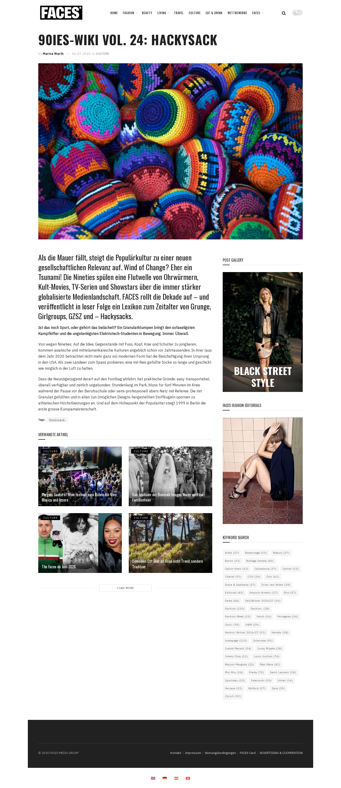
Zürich (233, 696)
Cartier (291, 568)
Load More (125, 588)
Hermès (280, 632)
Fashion (235, 608)
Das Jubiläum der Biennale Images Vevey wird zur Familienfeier (167, 497)
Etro (290, 592)
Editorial (234, 592)
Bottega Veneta (260, 560)
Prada (256, 672)
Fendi (264, 616)
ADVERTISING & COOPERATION (281, 753)
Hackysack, (57, 419)
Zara (278, 688)
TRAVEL (179, 12)
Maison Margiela (239, 664)
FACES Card (248, 753)
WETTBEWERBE (237, 12)
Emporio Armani (264, 592)
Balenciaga (256, 552)
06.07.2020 (81, 54)
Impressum (193, 753)
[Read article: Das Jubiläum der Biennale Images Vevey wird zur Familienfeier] (170, 476)
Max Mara (270, 664)
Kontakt (175, 753)
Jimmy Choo (236, 656)
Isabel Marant (238, 648)
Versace (233, 688)
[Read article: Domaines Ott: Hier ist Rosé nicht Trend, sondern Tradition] (170, 543)
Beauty (281, 552)
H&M (252, 624)
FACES (256, 12)
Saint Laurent (283, 672)
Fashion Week (238, 616)
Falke (232, 600)
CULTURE (195, 12)
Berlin (232, 560)
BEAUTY (147, 12)
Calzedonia (265, 568)
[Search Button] (284, 13)
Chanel (233, 576)
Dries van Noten (276, 584)
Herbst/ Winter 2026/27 (245, 632)
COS (254, 576)
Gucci (232, 624)
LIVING (162, 12)
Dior (273, 576)
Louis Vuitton (267, 656)
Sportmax (235, 680)
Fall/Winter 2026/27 (263, 600)
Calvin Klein (236, 568)
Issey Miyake (269, 648)
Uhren (285, 680)
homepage (236, 640)
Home (114, 12)
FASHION (128, 12)
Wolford (257, 688)
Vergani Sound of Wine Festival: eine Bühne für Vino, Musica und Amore (79, 497)
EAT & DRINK (214, 12)
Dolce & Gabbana (240, 584)
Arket (232, 552)
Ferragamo (287, 616)
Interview (263, 640)
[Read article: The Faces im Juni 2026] (80, 543)
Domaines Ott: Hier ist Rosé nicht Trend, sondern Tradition (167, 563)
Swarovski (261, 680)
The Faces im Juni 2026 (59, 566)
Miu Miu (234, 672)
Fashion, (260, 608)
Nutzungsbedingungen (220, 753)
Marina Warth (53, 54)
